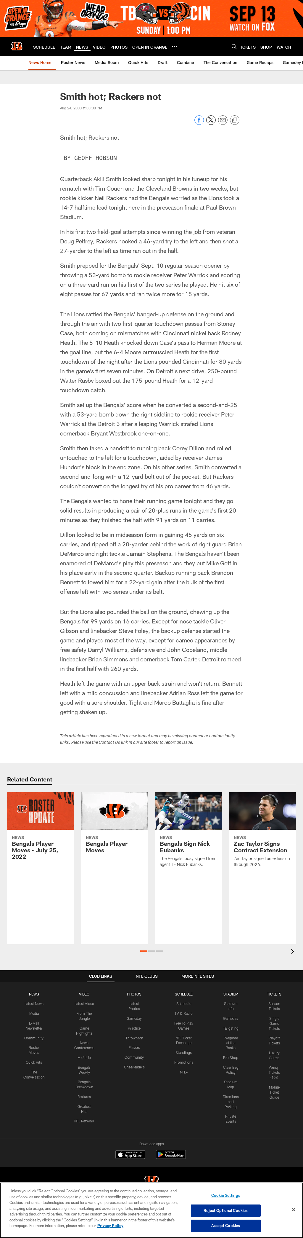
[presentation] (293, 952)
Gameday (134, 1018)
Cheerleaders (134, 1067)
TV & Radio (184, 1013)
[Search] (234, 46)
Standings (183, 1052)
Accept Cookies (225, 1225)
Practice (134, 1028)
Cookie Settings (225, 1195)
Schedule (183, 1003)
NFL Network (84, 1121)
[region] (151, 1210)
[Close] (293, 1209)
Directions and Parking (231, 1102)
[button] (144, 951)
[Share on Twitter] (211, 123)
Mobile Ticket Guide (274, 1092)
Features (84, 1097)
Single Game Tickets (274, 1023)
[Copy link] (234, 120)
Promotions (183, 1062)
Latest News (34, 1003)
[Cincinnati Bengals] (151, 1182)
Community (33, 1038)
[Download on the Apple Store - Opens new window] (130, 1155)
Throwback (134, 1038)
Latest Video (84, 1003)
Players (134, 1047)
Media (34, 1013)
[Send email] (223, 123)
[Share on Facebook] (199, 123)
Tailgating (230, 1028)
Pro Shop (230, 1057)
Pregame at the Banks (231, 1043)
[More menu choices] (174, 46)
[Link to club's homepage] (16, 46)
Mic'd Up (84, 1057)
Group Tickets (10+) (274, 1072)
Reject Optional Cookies (226, 1210)
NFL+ (184, 1072)
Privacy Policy (110, 1225)
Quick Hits (34, 1062)
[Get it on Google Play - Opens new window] (170, 1157)
